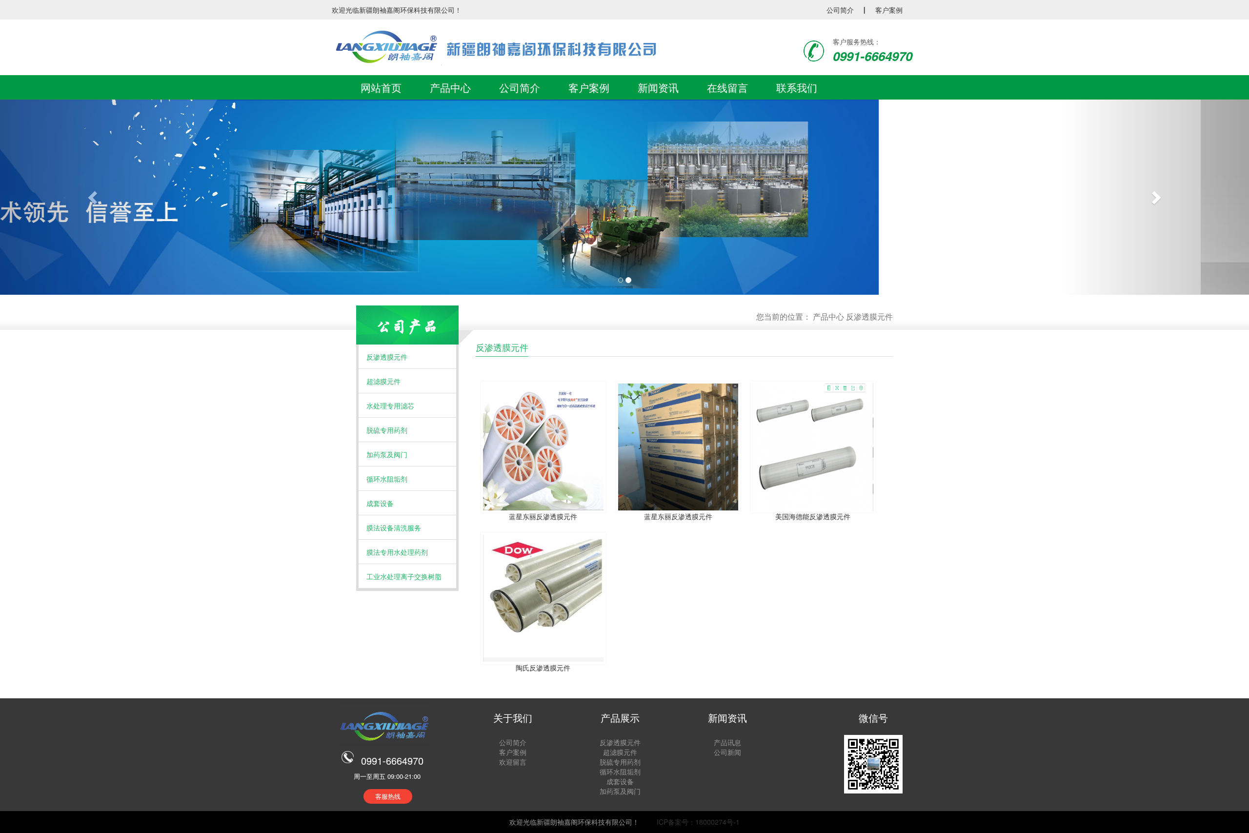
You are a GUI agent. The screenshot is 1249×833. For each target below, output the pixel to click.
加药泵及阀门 (386, 454)
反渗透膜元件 (869, 316)
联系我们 (796, 87)
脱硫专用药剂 (386, 430)
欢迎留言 (512, 762)
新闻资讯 (658, 87)
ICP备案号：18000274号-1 (697, 822)
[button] (93, 197)
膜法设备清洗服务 (393, 527)
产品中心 (450, 87)
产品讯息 (727, 742)
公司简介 (840, 10)
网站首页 (381, 87)
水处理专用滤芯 (390, 405)
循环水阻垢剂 (386, 479)
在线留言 (727, 87)
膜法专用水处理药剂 (397, 552)
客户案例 (889, 10)
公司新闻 (727, 752)
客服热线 (388, 796)
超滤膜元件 (383, 381)
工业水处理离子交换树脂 (404, 576)
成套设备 (380, 503)
